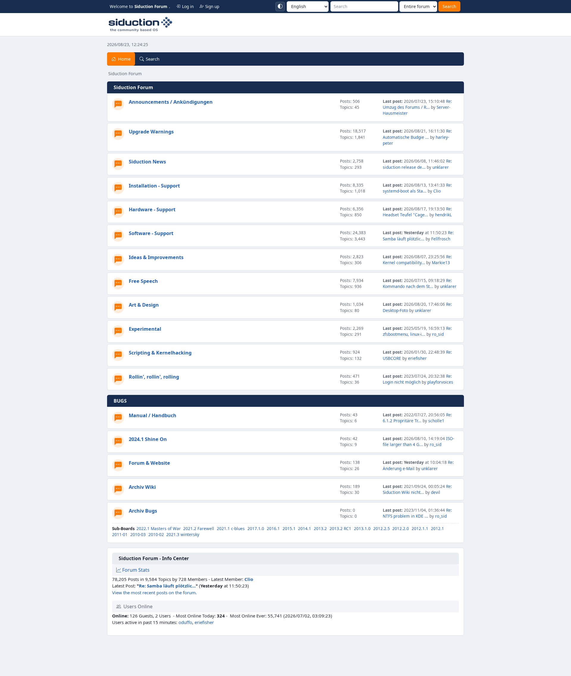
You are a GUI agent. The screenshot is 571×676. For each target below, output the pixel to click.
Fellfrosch (440, 239)
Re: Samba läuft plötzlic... (418, 235)
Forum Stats (135, 570)
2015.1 (289, 528)
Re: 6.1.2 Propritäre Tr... (417, 417)
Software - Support (151, 233)
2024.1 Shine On (148, 439)
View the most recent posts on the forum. (154, 592)
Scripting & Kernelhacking (160, 352)
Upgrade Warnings (151, 131)
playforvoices (440, 382)
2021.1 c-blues (231, 528)
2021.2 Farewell (198, 528)
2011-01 (120, 534)
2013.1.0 (362, 528)
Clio (437, 191)
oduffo (185, 622)
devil (435, 492)
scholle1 (436, 420)
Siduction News (147, 161)
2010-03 (138, 534)
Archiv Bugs (143, 511)
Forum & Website (149, 463)
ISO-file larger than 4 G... (418, 441)
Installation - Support (154, 185)
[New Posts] (118, 104)
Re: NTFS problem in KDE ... (417, 513)
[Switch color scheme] (280, 6)
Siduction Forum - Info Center (154, 558)
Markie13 (441, 262)
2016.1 (273, 528)
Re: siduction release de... (417, 164)
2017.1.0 (255, 528)
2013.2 (320, 528)
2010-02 (156, 534)
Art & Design (144, 305)
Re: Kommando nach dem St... (417, 283)
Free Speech (143, 281)
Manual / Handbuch (152, 415)
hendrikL (443, 215)
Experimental (145, 329)
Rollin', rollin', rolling (154, 377)
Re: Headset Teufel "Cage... (417, 212)
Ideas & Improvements (156, 257)
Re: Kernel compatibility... (417, 259)
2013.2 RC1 (340, 528)
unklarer (440, 167)
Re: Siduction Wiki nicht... (417, 489)
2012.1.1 (420, 528)
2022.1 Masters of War (159, 528)
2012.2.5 (381, 528)
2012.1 (437, 528)
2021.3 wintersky (182, 534)
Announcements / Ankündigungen (171, 102)
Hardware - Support (152, 209)
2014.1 (304, 528)
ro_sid (438, 334)
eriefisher (417, 358)
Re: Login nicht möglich (417, 379)
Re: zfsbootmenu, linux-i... (417, 331)
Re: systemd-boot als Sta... (417, 188)
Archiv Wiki (142, 487)
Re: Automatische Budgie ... (417, 134)
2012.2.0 (400, 528)
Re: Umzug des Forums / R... (417, 104)
